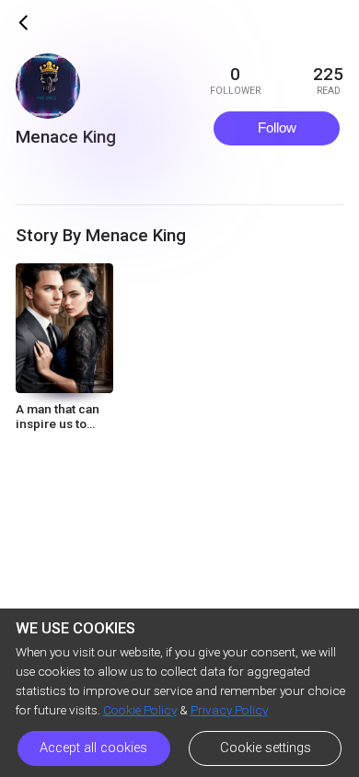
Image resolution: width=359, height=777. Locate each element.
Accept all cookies (93, 748)
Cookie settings (265, 748)
